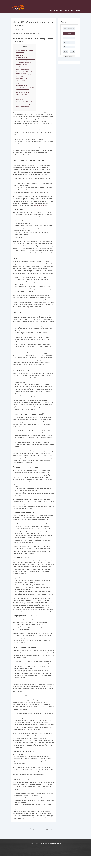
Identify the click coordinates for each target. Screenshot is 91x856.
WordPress (53, 843)
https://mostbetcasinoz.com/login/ (20, 308)
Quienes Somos (69, 10)
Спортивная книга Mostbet (22, 69)
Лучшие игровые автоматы (22, 68)
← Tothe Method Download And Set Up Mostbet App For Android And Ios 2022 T (26, 828)
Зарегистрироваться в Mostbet (23, 82)
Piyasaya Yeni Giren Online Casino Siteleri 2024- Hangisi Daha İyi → (43, 829)
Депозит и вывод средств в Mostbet (24, 50)
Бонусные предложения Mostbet (24, 71)
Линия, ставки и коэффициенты (23, 61)
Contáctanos (77, 10)
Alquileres (56, 10)
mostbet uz (28, 29)
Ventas (61, 10)
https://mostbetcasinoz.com (40, 205)
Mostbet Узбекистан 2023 (22, 78)
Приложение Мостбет (21, 73)
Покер (17, 53)
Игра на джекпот (20, 52)
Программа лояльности (21, 64)
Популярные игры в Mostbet (22, 66)
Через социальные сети (21, 57)
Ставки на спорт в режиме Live (23, 62)
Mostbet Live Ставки (20, 80)
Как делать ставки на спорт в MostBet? (25, 59)
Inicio (51, 10)
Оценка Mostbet (19, 55)
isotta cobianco (22, 29)
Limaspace (41, 843)
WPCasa (59, 843)
